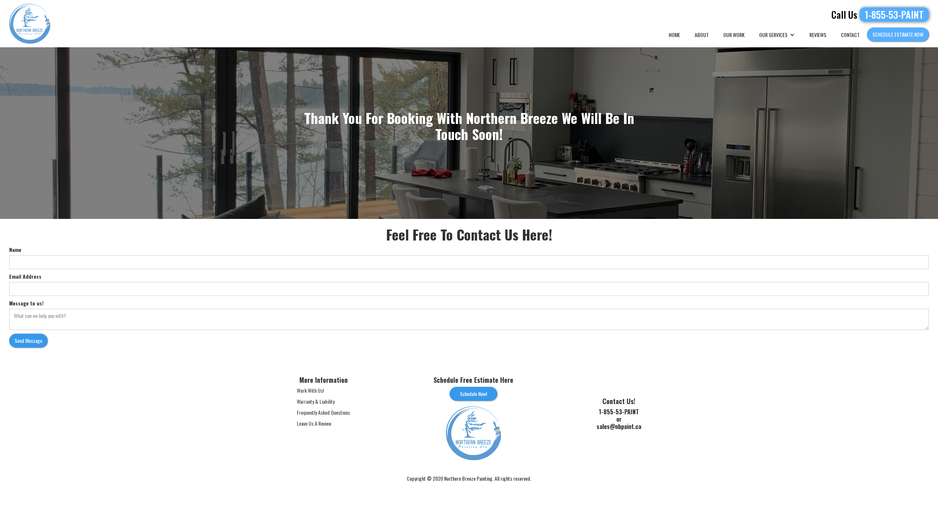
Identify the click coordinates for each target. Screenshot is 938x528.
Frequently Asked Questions (323, 412)
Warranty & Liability (316, 401)
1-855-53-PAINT (894, 14)
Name (15, 249)
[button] (777, 35)
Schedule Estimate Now (897, 34)
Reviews (817, 34)
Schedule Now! (473, 393)
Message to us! (26, 303)
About (702, 34)
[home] (29, 23)
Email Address (25, 276)
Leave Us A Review (314, 423)
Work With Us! (310, 390)
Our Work (734, 34)
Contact (850, 34)
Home (674, 34)
